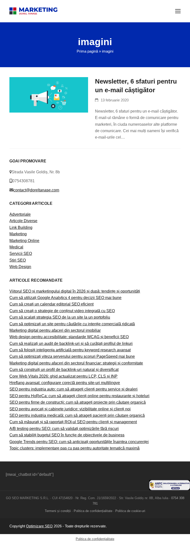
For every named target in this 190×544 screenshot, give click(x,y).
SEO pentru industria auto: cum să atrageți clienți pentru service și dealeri (73, 389)
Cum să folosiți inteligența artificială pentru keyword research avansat (70, 350)
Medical (16, 247)
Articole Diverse (23, 221)
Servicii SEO (20, 253)
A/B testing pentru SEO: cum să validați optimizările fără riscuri (64, 428)
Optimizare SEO (39, 526)
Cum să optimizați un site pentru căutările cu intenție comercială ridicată (72, 324)
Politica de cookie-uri (130, 511)
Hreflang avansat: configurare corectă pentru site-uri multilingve (64, 383)
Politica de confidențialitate (93, 511)
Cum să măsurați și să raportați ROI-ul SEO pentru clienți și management (73, 422)
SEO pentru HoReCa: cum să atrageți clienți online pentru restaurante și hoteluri (79, 396)
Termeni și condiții (58, 511)
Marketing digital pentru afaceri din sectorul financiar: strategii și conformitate (76, 363)
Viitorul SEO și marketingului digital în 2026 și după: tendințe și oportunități (74, 291)
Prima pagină (87, 51)
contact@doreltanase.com (36, 190)
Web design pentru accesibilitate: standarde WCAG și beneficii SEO (69, 337)
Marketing (18, 234)
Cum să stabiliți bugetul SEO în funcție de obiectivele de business (66, 435)
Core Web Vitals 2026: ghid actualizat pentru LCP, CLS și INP (63, 376)
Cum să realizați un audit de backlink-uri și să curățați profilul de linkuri (71, 343)
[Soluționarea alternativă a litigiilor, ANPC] (169, 489)
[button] (178, 11)
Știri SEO (17, 260)
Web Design (20, 267)
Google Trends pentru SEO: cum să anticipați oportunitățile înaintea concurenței (79, 442)
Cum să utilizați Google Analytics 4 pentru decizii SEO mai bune (65, 298)
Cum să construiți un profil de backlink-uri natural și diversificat (64, 369)
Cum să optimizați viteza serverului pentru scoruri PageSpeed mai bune (72, 356)
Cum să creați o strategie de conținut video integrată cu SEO (62, 311)
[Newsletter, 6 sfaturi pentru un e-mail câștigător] (48, 94)
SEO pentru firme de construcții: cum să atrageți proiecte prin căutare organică (77, 402)
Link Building (20, 227)
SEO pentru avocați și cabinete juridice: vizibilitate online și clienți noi (70, 409)
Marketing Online (24, 241)
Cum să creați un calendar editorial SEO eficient (51, 304)
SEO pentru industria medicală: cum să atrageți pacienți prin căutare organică (77, 415)
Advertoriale (20, 214)
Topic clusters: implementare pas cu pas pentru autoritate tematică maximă (74, 448)
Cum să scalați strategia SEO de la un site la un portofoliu (59, 317)
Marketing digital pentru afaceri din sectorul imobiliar (55, 330)
